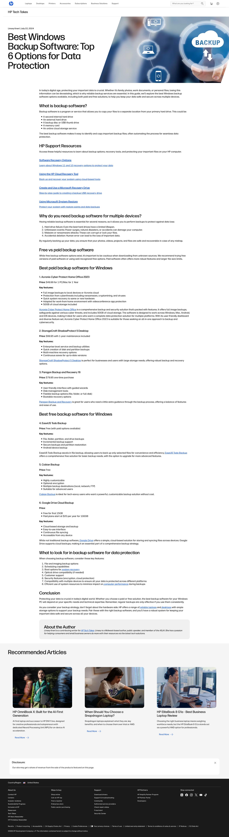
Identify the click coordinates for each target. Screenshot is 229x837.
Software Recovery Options (55, 160)
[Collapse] (215, 763)
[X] (196, 795)
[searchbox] (186, 3)
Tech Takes (12, 813)
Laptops (28, 3)
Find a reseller (56, 801)
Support (115, 3)
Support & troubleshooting (104, 798)
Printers (52, 3)
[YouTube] (201, 795)
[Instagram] (191, 795)
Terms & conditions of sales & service (162, 826)
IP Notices (183, 826)
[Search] (202, 3)
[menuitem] (28, 3)
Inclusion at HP (13, 807)
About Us (12, 790)
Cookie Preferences (79, 826)
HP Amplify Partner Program (147, 794)
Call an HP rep (56, 798)
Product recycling (23, 826)
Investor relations (14, 801)
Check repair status (101, 807)
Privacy (67, 826)
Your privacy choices (101, 826)
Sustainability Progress (16, 804)
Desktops (40, 3)
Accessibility (37, 826)
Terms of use (117, 826)
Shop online (55, 794)
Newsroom (12, 810)
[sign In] (218, 3)
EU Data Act (193, 826)
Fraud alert (98, 810)
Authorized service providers (105, 804)
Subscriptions (81, 3)
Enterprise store (57, 804)
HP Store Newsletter (15, 817)
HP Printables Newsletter (17, 820)
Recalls (11, 826)
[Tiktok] (205, 795)
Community (98, 801)
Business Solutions (99, 3)
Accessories (65, 3)
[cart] (211, 3)
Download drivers (100, 794)
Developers (141, 801)
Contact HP (12, 794)
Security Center (100, 813)
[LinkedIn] (181, 795)
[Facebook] (186, 795)
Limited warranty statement (135, 826)
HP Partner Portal (143, 798)
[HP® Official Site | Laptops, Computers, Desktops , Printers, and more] (11, 3)
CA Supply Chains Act (53, 826)
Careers (11, 798)
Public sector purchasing (60, 807)
